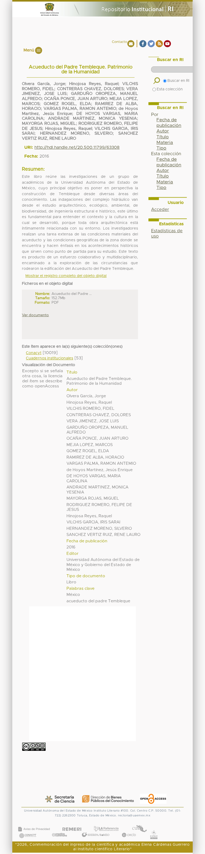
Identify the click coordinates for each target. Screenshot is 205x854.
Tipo (161, 148)
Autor (162, 131)
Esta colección (170, 89)
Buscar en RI (178, 81)
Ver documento (35, 315)
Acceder (160, 209)
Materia (164, 142)
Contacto (119, 42)
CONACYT (28, 830)
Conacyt (33, 353)
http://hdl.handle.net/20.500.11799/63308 (77, 147)
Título (162, 137)
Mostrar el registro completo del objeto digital (66, 276)
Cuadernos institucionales (49, 358)
